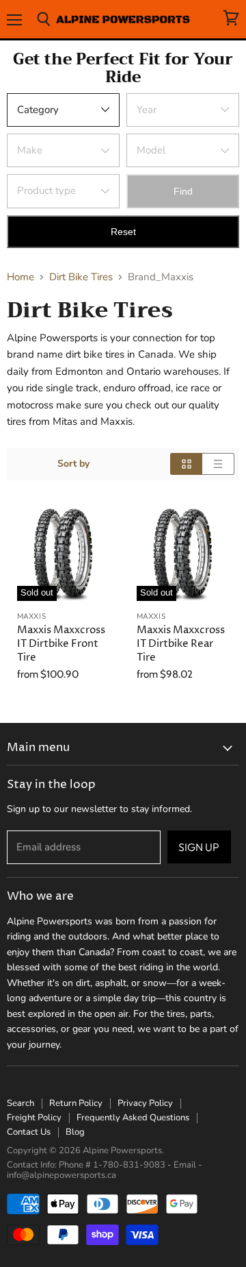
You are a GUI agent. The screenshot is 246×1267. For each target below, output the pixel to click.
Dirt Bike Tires (81, 277)
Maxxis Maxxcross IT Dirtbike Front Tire (61, 643)
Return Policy (75, 1103)
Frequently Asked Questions (133, 1117)
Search (20, 1103)
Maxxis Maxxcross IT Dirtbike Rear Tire (181, 643)
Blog (75, 1132)
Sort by (73, 463)
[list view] (218, 464)
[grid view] (186, 464)
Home (20, 277)
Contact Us (29, 1132)
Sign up (199, 847)
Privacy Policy (145, 1103)
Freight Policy (34, 1117)
